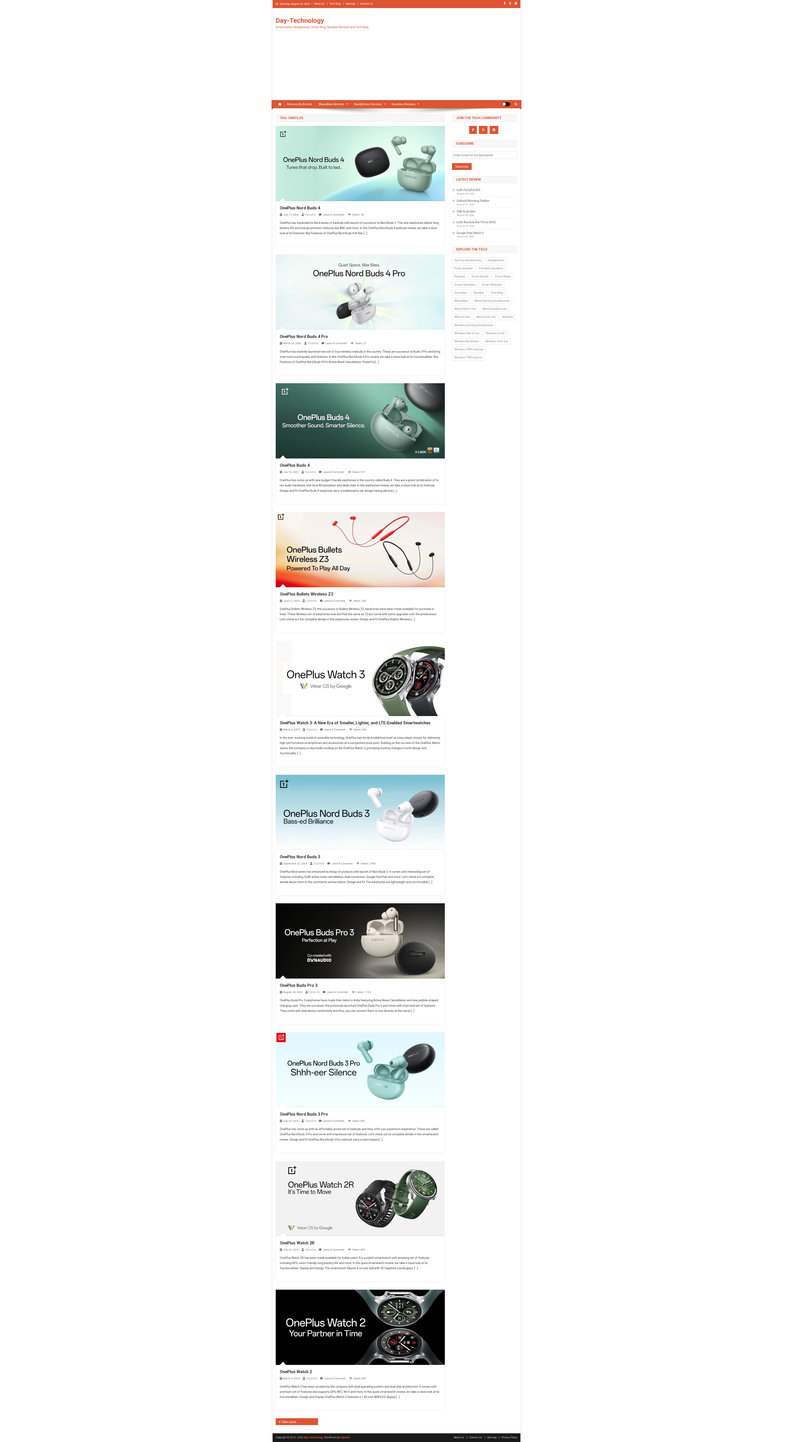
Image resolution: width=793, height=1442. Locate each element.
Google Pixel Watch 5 (470, 233)
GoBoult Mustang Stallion (473, 200)
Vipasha (310, 214)
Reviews (459, 276)
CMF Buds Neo (466, 211)
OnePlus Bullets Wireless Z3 (306, 594)
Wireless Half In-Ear (467, 333)
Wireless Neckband (466, 341)
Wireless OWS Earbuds (469, 349)
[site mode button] (506, 104)
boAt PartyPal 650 (468, 190)
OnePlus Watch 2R (297, 1242)
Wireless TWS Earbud (468, 357)
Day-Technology (300, 20)
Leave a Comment (333, 214)
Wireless (507, 317)
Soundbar (460, 292)
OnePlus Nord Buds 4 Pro (304, 336)
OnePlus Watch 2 (296, 1371)
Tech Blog (335, 3)
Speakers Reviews (403, 104)
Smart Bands (480, 276)
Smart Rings (503, 276)
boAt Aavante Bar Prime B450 (476, 222)
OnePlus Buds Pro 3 (298, 985)
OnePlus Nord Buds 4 (300, 207)
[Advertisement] (396, 69)
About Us (319, 3)
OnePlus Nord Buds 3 (300, 856)
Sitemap (350, 3)
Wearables (461, 300)
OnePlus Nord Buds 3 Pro (304, 1114)
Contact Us (366, 3)
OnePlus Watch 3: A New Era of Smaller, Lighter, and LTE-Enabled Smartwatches (355, 722)
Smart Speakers (465, 284)
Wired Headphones (494, 308)
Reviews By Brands (299, 104)
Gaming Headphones (468, 260)
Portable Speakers (491, 268)
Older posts (288, 1422)
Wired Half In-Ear (465, 308)
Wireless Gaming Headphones (473, 325)
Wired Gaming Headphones (492, 300)
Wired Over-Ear (486, 317)
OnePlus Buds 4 (295, 465)
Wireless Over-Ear (496, 341)
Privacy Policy (509, 1437)
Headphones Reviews (368, 104)
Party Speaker (463, 268)
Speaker (478, 292)
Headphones (496, 260)
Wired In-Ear (462, 317)
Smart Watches (492, 284)
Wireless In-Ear (495, 333)
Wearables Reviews (331, 104)
